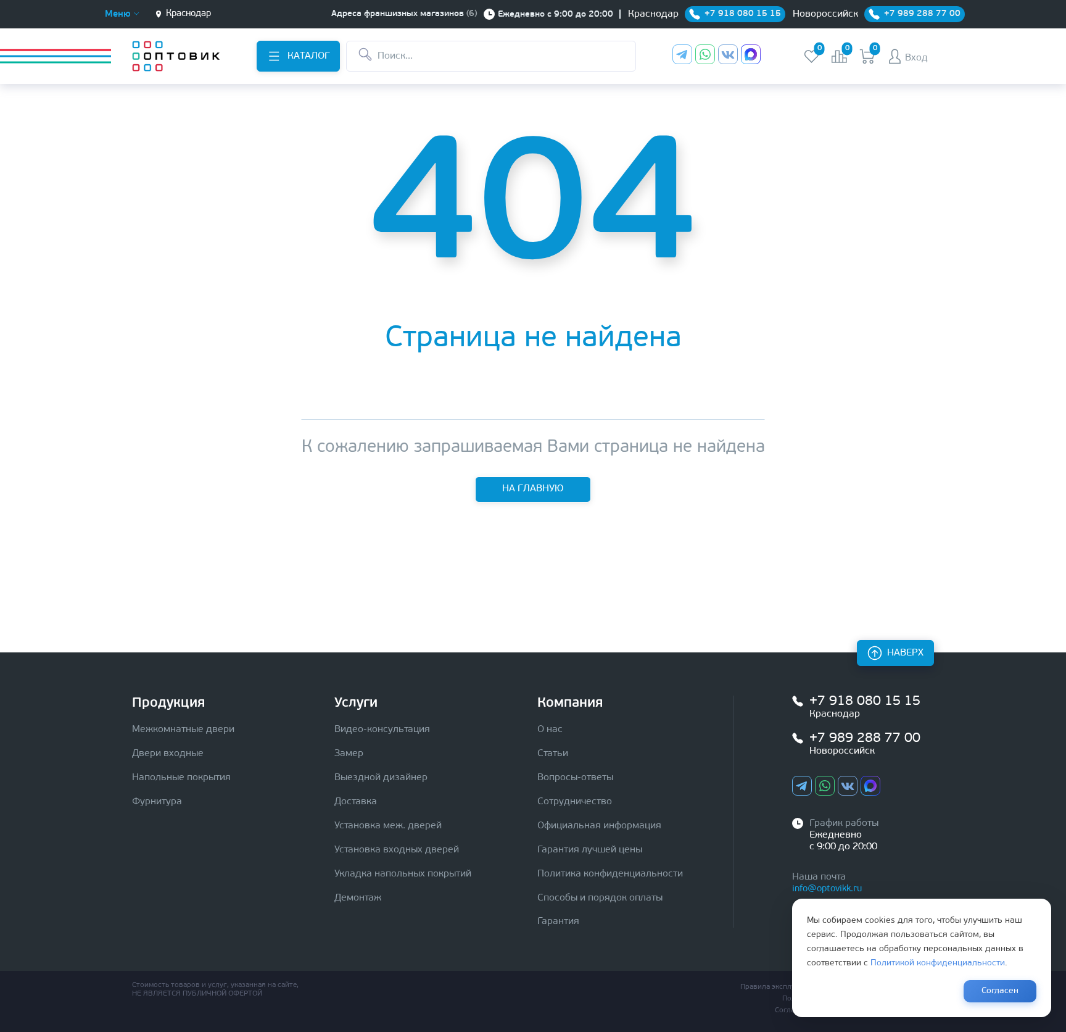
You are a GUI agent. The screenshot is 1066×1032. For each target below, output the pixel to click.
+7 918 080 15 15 (864, 701)
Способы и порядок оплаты (600, 898)
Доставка (355, 802)
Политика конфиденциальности (610, 874)
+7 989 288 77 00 (864, 738)
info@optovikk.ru (827, 889)
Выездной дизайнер (381, 778)
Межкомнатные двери (183, 729)
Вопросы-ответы (575, 778)
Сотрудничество (574, 802)
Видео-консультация (382, 729)
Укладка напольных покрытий (402, 874)
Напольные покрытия (181, 778)
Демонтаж (357, 898)
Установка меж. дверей (388, 826)
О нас (550, 729)
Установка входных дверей (396, 850)
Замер (348, 754)
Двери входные (168, 754)
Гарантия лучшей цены (589, 850)
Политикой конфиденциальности (937, 963)
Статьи (552, 754)
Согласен (999, 991)
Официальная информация (599, 826)
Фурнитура (157, 802)
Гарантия (558, 921)
